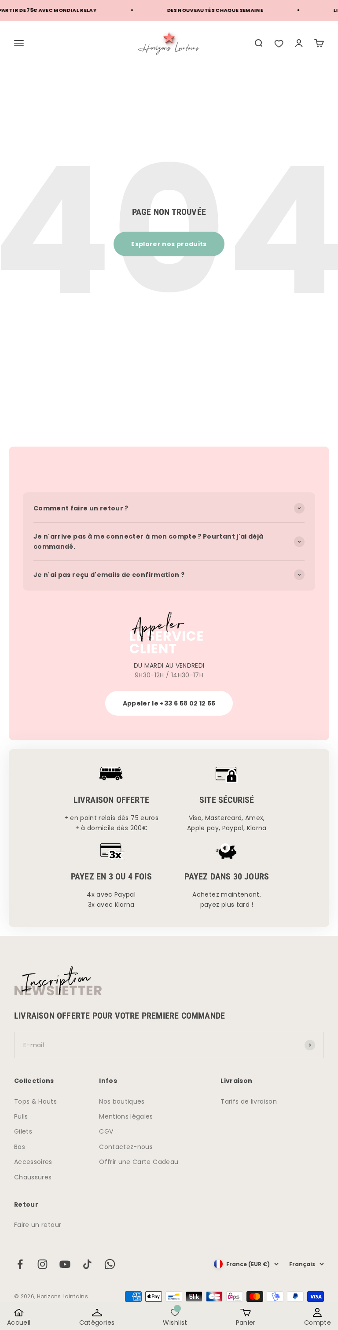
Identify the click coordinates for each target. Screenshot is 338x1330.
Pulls (21, 1116)
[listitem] (278, 43)
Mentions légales (126, 1116)
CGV (106, 1131)
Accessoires (33, 1161)
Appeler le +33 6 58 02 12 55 (169, 703)
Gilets (23, 1131)
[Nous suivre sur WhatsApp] (110, 1264)
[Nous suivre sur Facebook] (20, 1264)
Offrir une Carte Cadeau (138, 1161)
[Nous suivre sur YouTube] (65, 1264)
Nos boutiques (122, 1101)
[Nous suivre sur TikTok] (87, 1264)
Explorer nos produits (168, 244)
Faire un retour (37, 1224)
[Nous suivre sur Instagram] (42, 1264)
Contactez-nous (126, 1146)
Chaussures (33, 1177)
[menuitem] (258, 43)
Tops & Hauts (35, 1101)
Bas (19, 1146)
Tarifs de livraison (248, 1101)
